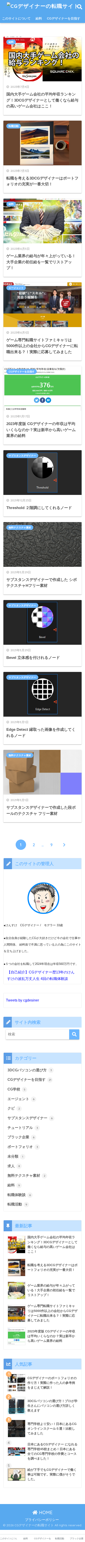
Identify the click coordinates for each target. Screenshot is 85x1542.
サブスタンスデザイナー (22, 455)
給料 (39, 18)
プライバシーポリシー (42, 1520)
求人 (13, 1166)
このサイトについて (16, 18)
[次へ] (64, 845)
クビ (13, 1108)
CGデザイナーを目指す (63, 18)
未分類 (15, 1156)
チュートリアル (22, 1128)
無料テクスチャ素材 (20, 527)
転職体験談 (19, 1195)
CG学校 (16, 1089)
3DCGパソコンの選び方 (29, 1070)
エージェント (16, 287)
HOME (45, 1512)
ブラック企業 (20, 1137)
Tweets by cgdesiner (22, 1000)
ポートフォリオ (22, 1147)
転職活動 (14, 126)
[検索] (74, 1034)
